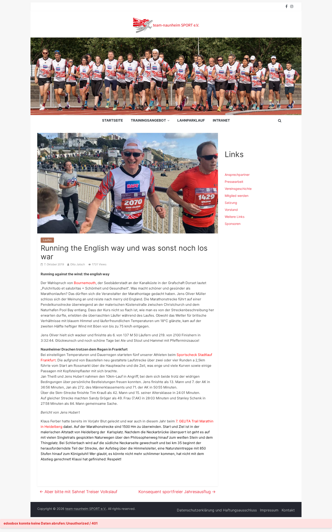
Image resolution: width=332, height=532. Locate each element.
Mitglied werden (236, 196)
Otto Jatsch (77, 264)
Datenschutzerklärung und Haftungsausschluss (217, 510)
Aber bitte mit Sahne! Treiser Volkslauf (78, 491)
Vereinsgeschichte (238, 189)
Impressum (269, 510)
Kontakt (288, 510)
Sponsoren (233, 224)
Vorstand (231, 210)
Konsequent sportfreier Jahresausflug (177, 491)
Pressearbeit (234, 182)
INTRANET (221, 120)
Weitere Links (234, 217)
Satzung (231, 203)
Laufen (47, 240)
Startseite (112, 120)
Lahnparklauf (191, 120)
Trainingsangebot (148, 120)
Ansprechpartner (237, 175)
